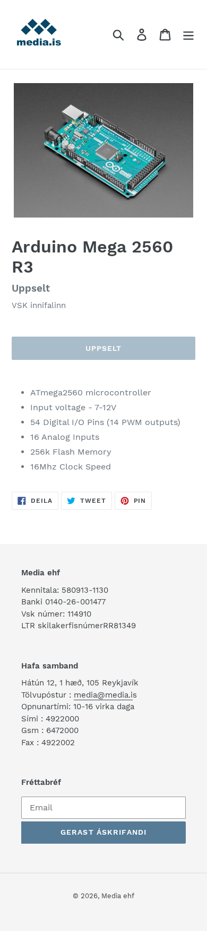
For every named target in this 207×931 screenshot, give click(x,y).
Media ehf (117, 896)
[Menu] (188, 35)
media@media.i (103, 695)
